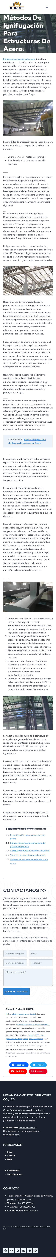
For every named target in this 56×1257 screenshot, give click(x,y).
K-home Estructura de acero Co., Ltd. (21, 1014)
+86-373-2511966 (20, 1203)
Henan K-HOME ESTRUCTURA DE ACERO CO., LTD (27, 1227)
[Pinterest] (17, 1250)
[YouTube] (11, 1250)
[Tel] (29, 1250)
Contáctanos (13, 1170)
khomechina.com (27, 1127)
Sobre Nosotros (14, 1174)
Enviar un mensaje (16, 991)
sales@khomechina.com (22, 1210)
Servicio (11, 1155)
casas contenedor (36, 1039)
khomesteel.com (11, 1134)
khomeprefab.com (30, 1131)
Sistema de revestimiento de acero (27, 855)
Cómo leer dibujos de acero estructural (29, 850)
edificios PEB (34, 1035)
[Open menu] (46, 7)
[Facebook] (5, 1250)
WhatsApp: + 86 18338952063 (21, 1206)
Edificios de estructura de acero (19, 59)
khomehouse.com (11, 1131)
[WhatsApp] (35, 1250)
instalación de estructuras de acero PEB (33, 1024)
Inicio (10, 1152)
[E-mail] (23, 1250)
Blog (9, 1159)
